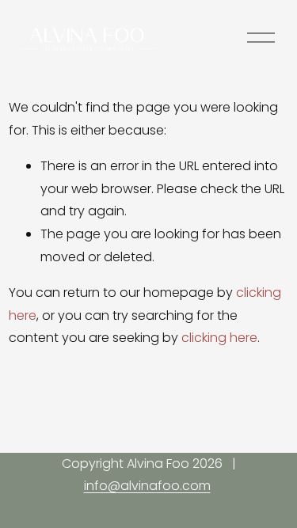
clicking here (219, 338)
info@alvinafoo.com (147, 486)
